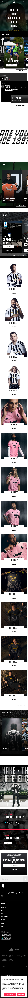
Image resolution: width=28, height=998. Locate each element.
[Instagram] (6, 893)
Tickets (14, 10)
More (14, 25)
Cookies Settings (10, 994)
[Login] (26, 2)
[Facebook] (2, 893)
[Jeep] (7, 34)
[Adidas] (3, 34)
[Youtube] (12, 893)
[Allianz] (4, 955)
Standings (15, 89)
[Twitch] (2, 896)
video (14, 21)
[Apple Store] (19, 822)
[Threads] (9, 893)
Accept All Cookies (21, 994)
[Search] (23, 2)
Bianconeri (14, 17)
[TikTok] (19, 893)
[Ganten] (11, 960)
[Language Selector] (26, 967)
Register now (14, 869)
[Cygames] (17, 955)
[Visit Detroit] (23, 956)
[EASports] (11, 955)
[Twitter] (16, 893)
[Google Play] (8, 822)
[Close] (24, 977)
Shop (14, 13)
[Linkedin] (23, 893)
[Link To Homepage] (14, 2)
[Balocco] (4, 960)
